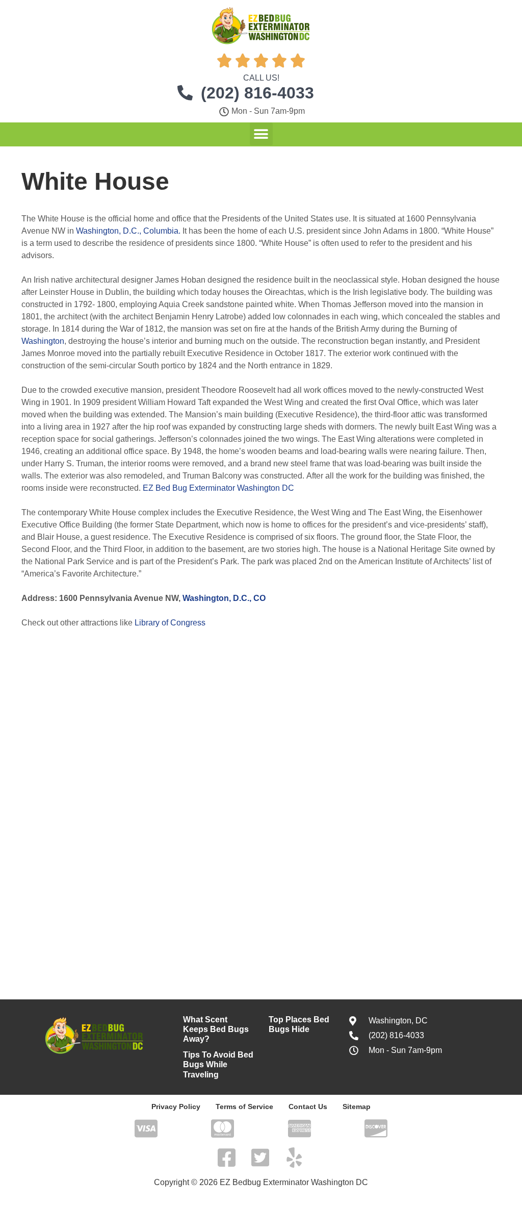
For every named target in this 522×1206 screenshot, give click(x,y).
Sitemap (357, 1106)
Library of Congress (170, 622)
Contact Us (308, 1106)
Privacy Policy (175, 1106)
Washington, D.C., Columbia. (128, 231)
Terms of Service (244, 1106)
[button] (261, 133)
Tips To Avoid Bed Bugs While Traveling (218, 1064)
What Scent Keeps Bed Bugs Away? (216, 1029)
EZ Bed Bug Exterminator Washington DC (218, 488)
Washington (42, 341)
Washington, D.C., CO (224, 598)
